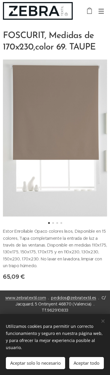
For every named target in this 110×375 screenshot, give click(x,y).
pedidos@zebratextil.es (73, 297)
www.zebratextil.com (25, 297)
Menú (101, 11)
